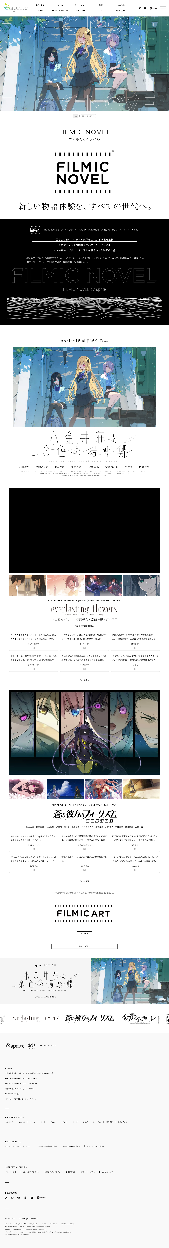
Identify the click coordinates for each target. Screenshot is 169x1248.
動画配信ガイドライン (52, 1172)
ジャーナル (97, 1122)
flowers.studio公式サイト (72, 1146)
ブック (43, 1122)
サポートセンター (11, 1172)
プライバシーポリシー (89, 1172)
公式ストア (9, 1122)
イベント (64, 1122)
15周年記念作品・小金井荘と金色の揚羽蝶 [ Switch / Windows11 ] (29, 1073)
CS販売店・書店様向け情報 (47, 1146)
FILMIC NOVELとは (12, 1094)
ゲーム (32, 1122)
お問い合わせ (123, 1122)
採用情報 (109, 1122)
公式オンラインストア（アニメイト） (18, 1146)
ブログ (85, 1122)
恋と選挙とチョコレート (19, 1089)
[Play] (84, 732)
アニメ (53, 1122)
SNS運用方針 (71, 1172)
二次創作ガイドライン (31, 1172)
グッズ (75, 1122)
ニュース (22, 1122)
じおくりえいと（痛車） (96, 1146)
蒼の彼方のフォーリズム (21, 1084)
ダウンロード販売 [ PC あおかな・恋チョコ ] (21, 1099)
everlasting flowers (21, 1078)
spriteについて (107, 1172)
